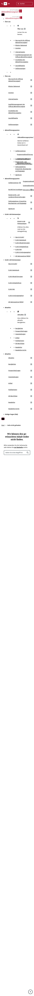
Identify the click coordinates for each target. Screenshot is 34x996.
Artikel (17, 338)
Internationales (20, 52)
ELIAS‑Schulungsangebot (23, 252)
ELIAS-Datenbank (20, 240)
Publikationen (19, 341)
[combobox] (24, 3)
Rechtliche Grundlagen (15, 189)
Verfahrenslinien (20, 151)
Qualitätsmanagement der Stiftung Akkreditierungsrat (23, 56)
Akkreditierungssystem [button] (12, 130)
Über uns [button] (8, 22)
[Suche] (28, 452)
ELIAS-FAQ (18, 249)
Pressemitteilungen (21, 331)
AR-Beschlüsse (19, 343)
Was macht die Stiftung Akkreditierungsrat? (22, 41)
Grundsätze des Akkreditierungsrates (21, 61)
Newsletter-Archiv (20, 350)
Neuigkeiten (19, 328)
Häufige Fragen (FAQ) (11, 414)
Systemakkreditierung (24, 159)
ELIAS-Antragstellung (21, 247)
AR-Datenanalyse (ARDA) (22, 256)
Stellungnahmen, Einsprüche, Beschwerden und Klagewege (23, 169)
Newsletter (18, 347)
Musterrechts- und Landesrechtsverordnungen (16, 196)
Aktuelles (11, 358)
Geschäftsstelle (20, 66)
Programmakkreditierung (25, 154)
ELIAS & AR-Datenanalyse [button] (13, 214)
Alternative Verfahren (24, 163)
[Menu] (3, 14)
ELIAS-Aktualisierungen (22, 243)
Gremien (18, 48)
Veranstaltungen (20, 334)
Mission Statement (21, 45)
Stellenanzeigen (20, 68)
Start (3, 425)
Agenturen (18, 175)
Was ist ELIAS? (19, 237)
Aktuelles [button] (8, 307)
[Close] (3, 419)
